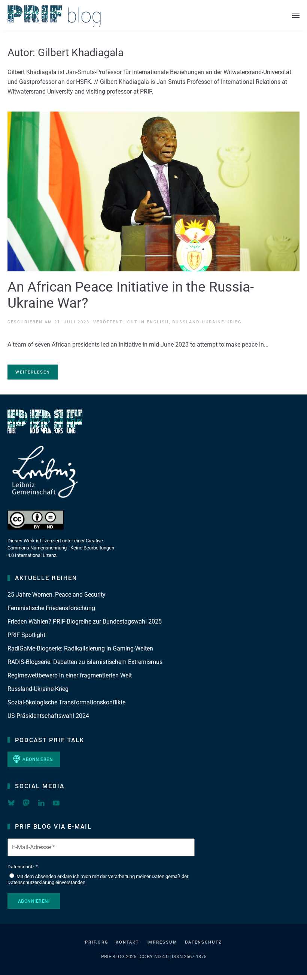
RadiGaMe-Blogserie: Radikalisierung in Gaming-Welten (80, 648)
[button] (296, 15)
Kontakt (127, 942)
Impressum (161, 942)
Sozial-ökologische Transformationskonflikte (66, 702)
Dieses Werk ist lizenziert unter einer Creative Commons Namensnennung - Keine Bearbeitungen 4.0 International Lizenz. (60, 548)
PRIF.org (96, 942)
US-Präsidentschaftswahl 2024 (48, 715)
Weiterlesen (32, 372)
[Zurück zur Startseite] (54, 15)
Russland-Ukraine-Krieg (206, 322)
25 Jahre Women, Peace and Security (56, 594)
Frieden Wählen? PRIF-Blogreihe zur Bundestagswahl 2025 (84, 621)
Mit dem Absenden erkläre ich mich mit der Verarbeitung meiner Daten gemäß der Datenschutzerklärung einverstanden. (97, 879)
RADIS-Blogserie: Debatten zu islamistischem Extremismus (84, 661)
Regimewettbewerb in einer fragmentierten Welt (69, 675)
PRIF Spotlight (26, 635)
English (158, 322)
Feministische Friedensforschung (51, 608)
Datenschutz (203, 942)
